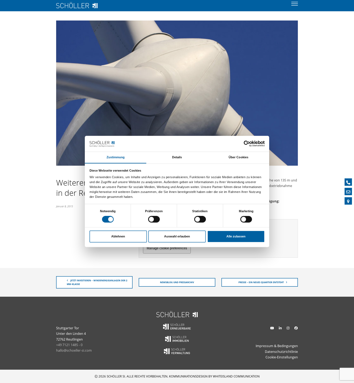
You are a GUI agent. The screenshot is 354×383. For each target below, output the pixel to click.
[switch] (154, 219)
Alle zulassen (235, 236)
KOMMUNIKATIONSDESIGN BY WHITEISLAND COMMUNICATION (214, 376)
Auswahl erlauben (177, 236)
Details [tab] (177, 157)
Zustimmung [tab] (116, 157)
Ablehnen (118, 236)
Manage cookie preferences (167, 248)
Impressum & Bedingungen (277, 346)
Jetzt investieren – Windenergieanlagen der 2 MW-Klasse (97, 282)
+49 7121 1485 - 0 (69, 345)
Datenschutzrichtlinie (281, 351)
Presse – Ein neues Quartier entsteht (261, 282)
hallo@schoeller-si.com (74, 350)
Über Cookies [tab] (238, 157)
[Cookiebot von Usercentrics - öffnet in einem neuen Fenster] (247, 144)
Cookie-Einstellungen (282, 357)
